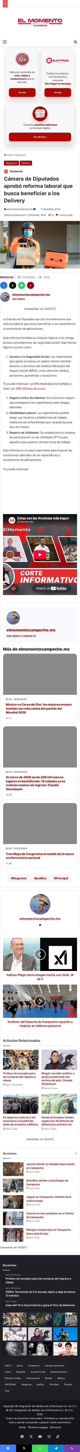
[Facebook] (3, 285)
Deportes (20, 1371)
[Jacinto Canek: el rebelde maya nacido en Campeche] (13, 1169)
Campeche (33, 1365)
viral (7, 1390)
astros (20, 1365)
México (61, 1378)
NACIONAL (10, 1384)
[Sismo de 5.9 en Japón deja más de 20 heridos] (40, 1319)
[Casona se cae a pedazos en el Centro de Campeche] (13, 1218)
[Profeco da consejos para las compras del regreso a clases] (21, 1060)
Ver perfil (18, 299)
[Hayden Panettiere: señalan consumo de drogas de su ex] (15, 1348)
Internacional (33, 1378)
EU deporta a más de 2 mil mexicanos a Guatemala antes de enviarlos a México (20, 1121)
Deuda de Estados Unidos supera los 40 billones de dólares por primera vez (57, 1121)
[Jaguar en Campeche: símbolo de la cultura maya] (13, 1202)
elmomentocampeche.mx (20, 209)
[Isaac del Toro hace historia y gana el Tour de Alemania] (15, 1334)
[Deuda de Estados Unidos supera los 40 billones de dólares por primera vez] (59, 1104)
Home (22, 1427)
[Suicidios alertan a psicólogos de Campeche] (13, 1185)
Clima (8, 1371)
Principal (62, 878)
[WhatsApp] (21, 285)
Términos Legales (38, 1427)
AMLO (8, 1365)
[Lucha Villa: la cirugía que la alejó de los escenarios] (65, 1334)
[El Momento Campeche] (40, 22)
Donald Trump (38, 1371)
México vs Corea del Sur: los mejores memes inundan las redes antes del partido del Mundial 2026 (39, 708)
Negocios (20, 154)
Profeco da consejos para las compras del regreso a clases (19, 1077)
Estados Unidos (13, 1378)
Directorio (55, 1427)
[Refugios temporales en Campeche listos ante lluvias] (13, 1235)
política (41, 878)
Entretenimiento (58, 1371)
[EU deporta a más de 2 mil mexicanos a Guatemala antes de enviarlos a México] (21, 1104)
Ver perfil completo (21, 636)
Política (26, 163)
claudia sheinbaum (54, 1365)
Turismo (68, 1384)
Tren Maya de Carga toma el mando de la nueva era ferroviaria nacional (40, 856)
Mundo (48, 1378)
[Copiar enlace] (30, 285)
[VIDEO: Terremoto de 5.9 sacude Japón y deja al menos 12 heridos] (65, 1319)
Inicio (9, 154)
